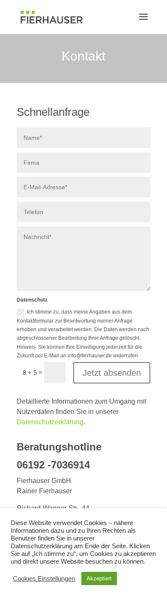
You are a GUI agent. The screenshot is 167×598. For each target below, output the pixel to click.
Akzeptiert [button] (99, 578)
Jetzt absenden (112, 373)
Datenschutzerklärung (50, 422)
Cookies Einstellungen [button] (44, 578)
